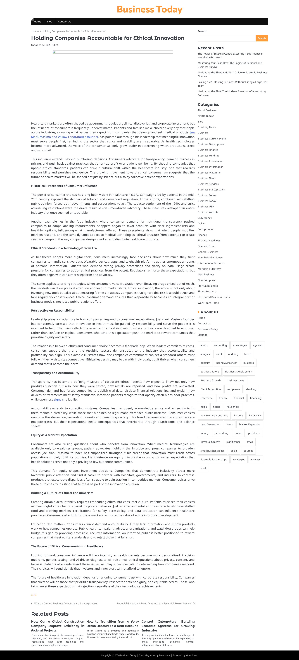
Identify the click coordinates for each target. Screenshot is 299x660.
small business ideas (212, 450)
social (234, 450)
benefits (205, 363)
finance (223, 398)
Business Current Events (212, 138)
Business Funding (208, 155)
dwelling (251, 389)
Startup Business (208, 286)
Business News (207, 178)
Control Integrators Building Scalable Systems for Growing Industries (168, 626)
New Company (206, 280)
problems (254, 433)
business (248, 363)
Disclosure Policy (208, 329)
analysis (205, 354)
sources (248, 450)
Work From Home (208, 303)
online (238, 433)
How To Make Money (210, 257)
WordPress (191, 655)
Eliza (55, 45)
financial (239, 398)
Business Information (210, 161)
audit (219, 354)
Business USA (206, 206)
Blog (49, 21)
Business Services (208, 184)
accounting (220, 345)
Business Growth (210, 380)
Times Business (207, 291)
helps (203, 406)
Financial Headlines (209, 240)
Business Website (208, 212)
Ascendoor (164, 655)
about (203, 345)
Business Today (150, 8)
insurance (255, 415)
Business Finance (208, 150)
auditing (233, 354)
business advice (209, 371)
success (255, 459)
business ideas (235, 380)
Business (203, 133)
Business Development (211, 144)
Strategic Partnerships (213, 459)
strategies (239, 459)
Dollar (201, 223)
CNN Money (205, 218)
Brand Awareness (226, 363)
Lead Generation (210, 424)
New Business (206, 274)
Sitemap (202, 335)
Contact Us (64, 21)
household (233, 406)
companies (233, 389)
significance (233, 442)
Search (202, 31)
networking (221, 433)
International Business (211, 263)
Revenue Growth (210, 442)
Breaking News (207, 127)
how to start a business (214, 415)
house (216, 406)
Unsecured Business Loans (214, 297)
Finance (202, 235)
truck (203, 468)
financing (255, 398)
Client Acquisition (210, 389)
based (248, 354)
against (257, 345)
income (238, 415)
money (204, 433)
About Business (207, 110)
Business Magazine (209, 172)
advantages (240, 345)
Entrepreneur (206, 229)
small (250, 442)
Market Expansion (250, 424)
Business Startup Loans (212, 189)
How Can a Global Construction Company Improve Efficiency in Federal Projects (57, 626)
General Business (208, 252)
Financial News (206, 246)
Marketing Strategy (209, 269)
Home (37, 21)
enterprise (206, 398)
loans (229, 424)
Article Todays (206, 116)
